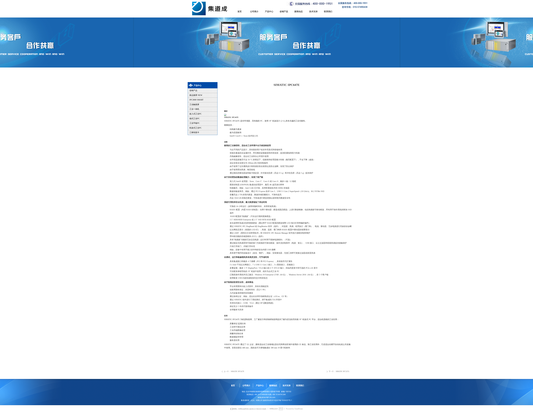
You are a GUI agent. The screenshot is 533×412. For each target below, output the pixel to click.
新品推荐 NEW (195, 95)
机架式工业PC (195, 128)
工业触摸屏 (194, 104)
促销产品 (193, 90)
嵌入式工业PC (195, 114)
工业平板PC (194, 123)
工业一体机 (194, 109)
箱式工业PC (194, 119)
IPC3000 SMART (196, 100)
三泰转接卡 (194, 132)
